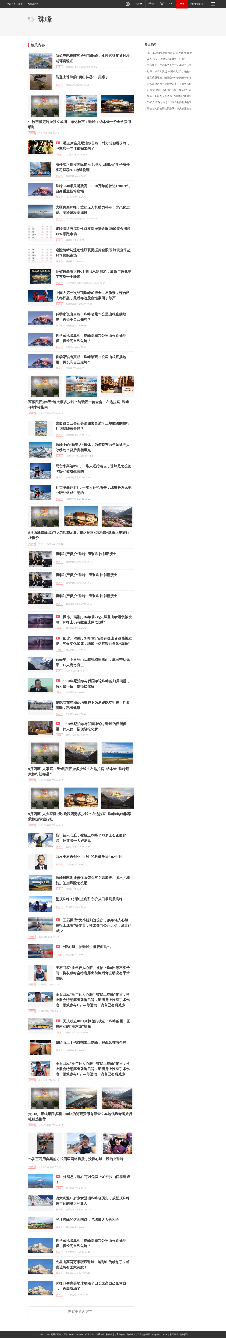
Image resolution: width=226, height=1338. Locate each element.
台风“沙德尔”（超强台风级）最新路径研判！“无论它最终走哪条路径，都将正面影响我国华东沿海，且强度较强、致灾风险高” (172, 90)
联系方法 (100, 1334)
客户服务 (121, 1334)
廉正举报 (174, 1334)
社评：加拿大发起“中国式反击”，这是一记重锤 (172, 71)
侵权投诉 (184, 1334)
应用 (20, 4)
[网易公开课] (139, 4)
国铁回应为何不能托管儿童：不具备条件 (169, 83)
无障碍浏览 (33, 4)
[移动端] (128, 4)
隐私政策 (131, 1334)
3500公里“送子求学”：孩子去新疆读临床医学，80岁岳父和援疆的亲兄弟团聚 (172, 102)
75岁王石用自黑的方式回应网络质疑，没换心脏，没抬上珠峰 (76, 1159)
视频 (59, 154)
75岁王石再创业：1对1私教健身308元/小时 (89, 857)
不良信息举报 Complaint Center (152, 1334)
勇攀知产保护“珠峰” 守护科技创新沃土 (86, 554)
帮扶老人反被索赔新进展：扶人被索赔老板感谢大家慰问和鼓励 (172, 108)
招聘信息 (110, 1334)
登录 (182, 4)
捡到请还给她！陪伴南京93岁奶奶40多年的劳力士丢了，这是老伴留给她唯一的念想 (172, 77)
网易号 (59, 67)
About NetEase (76, 1334)
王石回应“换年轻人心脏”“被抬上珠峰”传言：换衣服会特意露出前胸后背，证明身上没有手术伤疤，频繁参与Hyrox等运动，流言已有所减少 (93, 999)
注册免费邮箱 (196, 4)
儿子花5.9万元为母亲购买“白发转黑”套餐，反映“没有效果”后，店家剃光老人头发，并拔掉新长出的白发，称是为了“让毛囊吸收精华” (172, 53)
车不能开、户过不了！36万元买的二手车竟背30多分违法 (172, 65)
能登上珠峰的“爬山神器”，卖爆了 (82, 77)
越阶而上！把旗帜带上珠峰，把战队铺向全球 (91, 1042)
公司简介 (89, 1334)
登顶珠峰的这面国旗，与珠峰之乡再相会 (87, 1219)
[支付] (162, 4)
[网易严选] (151, 4)
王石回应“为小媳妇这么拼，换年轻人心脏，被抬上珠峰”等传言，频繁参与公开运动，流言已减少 (94, 925)
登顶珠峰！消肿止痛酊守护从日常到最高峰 (89, 899)
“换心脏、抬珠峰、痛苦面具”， (87, 947)
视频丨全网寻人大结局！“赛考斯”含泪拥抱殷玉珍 (172, 96)
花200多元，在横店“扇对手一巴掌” (166, 59)
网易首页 (11, 4)
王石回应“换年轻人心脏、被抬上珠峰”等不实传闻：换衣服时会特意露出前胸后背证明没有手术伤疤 (93, 973)
